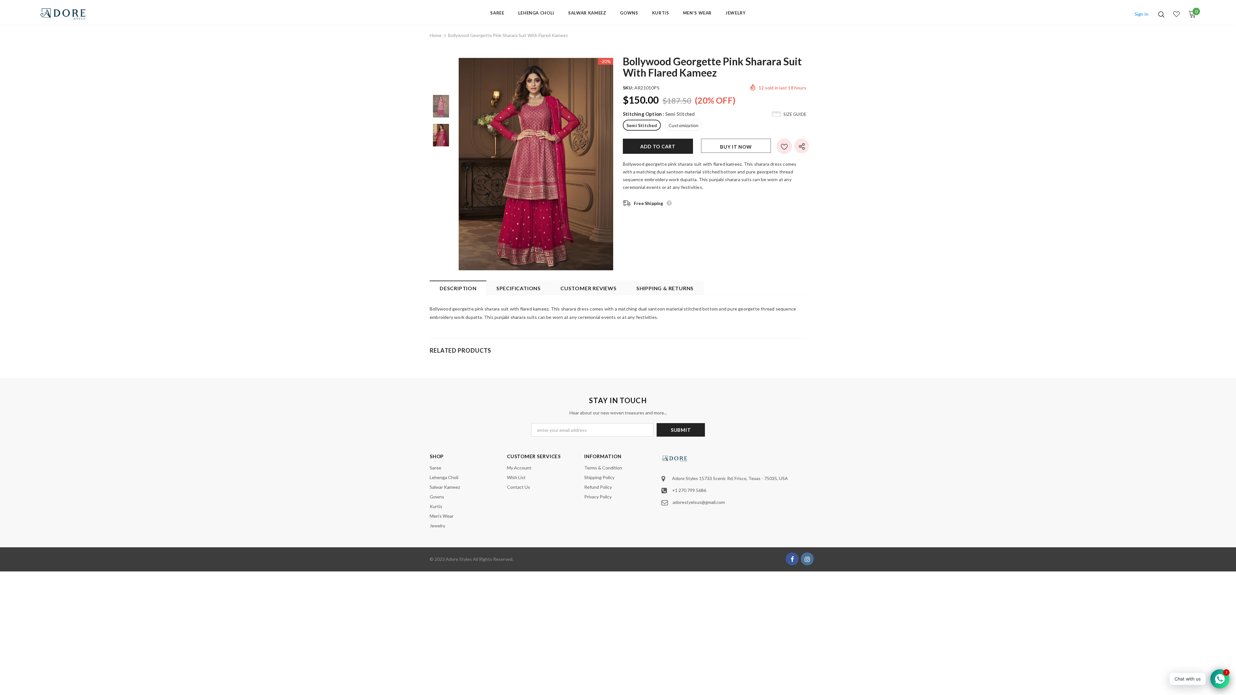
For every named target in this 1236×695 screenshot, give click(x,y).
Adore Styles (459, 559)
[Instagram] (807, 558)
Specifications (518, 288)
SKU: (628, 87)
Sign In (1141, 14)
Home (436, 35)
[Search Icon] (1161, 14)
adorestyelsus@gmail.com (699, 502)
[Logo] (77, 14)
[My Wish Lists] (1176, 14)
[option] (536, 164)
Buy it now (736, 147)
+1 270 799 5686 (689, 490)
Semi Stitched (641, 125)
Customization (684, 125)
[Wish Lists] (784, 146)
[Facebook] (792, 558)
